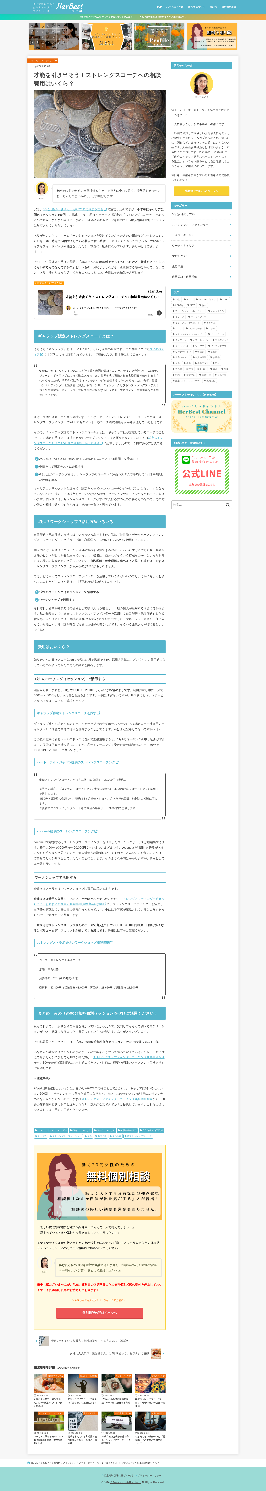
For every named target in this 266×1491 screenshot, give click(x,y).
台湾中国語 (200, 357)
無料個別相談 (229, 6)
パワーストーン (201, 340)
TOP (159, 6)
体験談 (200, 351)
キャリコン (212, 322)
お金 (204, 305)
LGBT (226, 299)
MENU (213, 6)
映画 (215, 369)
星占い (203, 369)
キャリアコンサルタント (187, 322)
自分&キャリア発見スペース (125, 1482)
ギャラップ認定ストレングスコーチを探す (67, 713)
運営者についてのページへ (201, 190)
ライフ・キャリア (82, 1130)
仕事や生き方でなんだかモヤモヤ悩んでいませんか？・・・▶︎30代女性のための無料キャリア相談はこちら (133, 17)
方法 (191, 369)
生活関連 (177, 266)
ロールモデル (182, 346)
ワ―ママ (199, 346)
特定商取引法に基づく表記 (118, 1475)
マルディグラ (222, 340)
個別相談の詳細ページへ (100, 1313)
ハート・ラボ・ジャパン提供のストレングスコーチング (76, 762)
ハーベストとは (174, 6)
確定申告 (190, 375)
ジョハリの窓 (195, 328)
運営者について (196, 6)
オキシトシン (217, 311)
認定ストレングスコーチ (139, 1136)
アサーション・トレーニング (189, 311)
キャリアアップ (198, 317)
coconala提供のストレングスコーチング (65, 831)
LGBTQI (179, 305)
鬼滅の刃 (210, 380)
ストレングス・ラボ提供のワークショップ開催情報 (73, 942)
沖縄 (177, 375)
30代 (177, 299)
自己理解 (116, 1136)
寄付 (217, 363)
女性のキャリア (129, 1130)
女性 (89, 1136)
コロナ (178, 328)
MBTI (192, 305)
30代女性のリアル (183, 214)
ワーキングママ (218, 346)
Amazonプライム (207, 299)
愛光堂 (178, 369)
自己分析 (102, 1136)
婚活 (188, 363)
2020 (189, 299)
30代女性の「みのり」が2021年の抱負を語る (73, 209)
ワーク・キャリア (106, 1130)
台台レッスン (182, 357)
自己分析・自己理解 (153, 1130)
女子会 (216, 357)
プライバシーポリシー (150, 1475)
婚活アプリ (203, 363)
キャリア (42, 1136)
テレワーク (181, 340)
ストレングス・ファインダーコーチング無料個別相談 (128, 1057)
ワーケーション (183, 351)
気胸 (226, 369)
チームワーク (217, 334)
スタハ (212, 328)
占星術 (214, 351)
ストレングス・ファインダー (42, 60)
